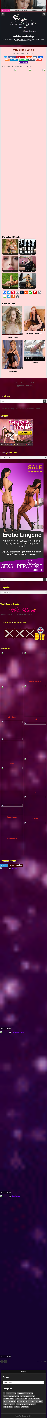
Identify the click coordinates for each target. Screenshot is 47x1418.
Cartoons (21, 1393)
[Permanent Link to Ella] (35, 774)
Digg (41, 57)
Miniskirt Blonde (23, 50)
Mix (8, 60)
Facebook (12, 57)
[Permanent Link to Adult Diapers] (12, 820)
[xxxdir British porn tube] (23, 633)
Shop (40, 1401)
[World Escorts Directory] (23, 609)
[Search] (44, 14)
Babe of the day (19, 54)
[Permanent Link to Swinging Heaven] (5, 1112)
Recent (11, 865)
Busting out (13, 371)
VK (36, 57)
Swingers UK (32, 1404)
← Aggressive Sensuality (23, 386)
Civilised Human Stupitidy (11, 1396)
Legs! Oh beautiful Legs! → (23, 382)
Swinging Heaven (18, 1032)
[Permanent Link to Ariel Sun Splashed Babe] (12, 848)
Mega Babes (20, 1401)
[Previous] (2, 1361)
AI (3, 1393)
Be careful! (34, 363)
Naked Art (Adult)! (31, 1401)
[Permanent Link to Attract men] (12, 700)
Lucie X (14, 868)
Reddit (30, 57)
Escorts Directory (21, 1399)
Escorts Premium (34, 1399)
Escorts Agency (8, 1399)
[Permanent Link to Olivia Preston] (12, 320)
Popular (4, 865)
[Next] (5, 1361)
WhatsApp (24, 60)
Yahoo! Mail (24, 62)
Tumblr (32, 60)
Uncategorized (7, 1407)
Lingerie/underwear (9, 1401)
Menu (24, 1371)
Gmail (39, 60)
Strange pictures (8, 1404)
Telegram (15, 60)
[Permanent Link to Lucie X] (5, 948)
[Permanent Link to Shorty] (35, 700)
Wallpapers (24, 1407)
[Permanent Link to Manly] (12, 749)
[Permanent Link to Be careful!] (34, 350)
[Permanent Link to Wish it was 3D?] (35, 665)
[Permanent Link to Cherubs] (35, 806)
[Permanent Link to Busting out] (12, 354)
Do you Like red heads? (34, 333)
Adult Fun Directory (23, 36)
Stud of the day (21, 1404)
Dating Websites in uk (27, 1396)
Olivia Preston (13, 337)
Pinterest (22, 57)
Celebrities (29, 1393)
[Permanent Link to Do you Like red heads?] (34, 318)
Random (19, 865)
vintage (17, 1407)
